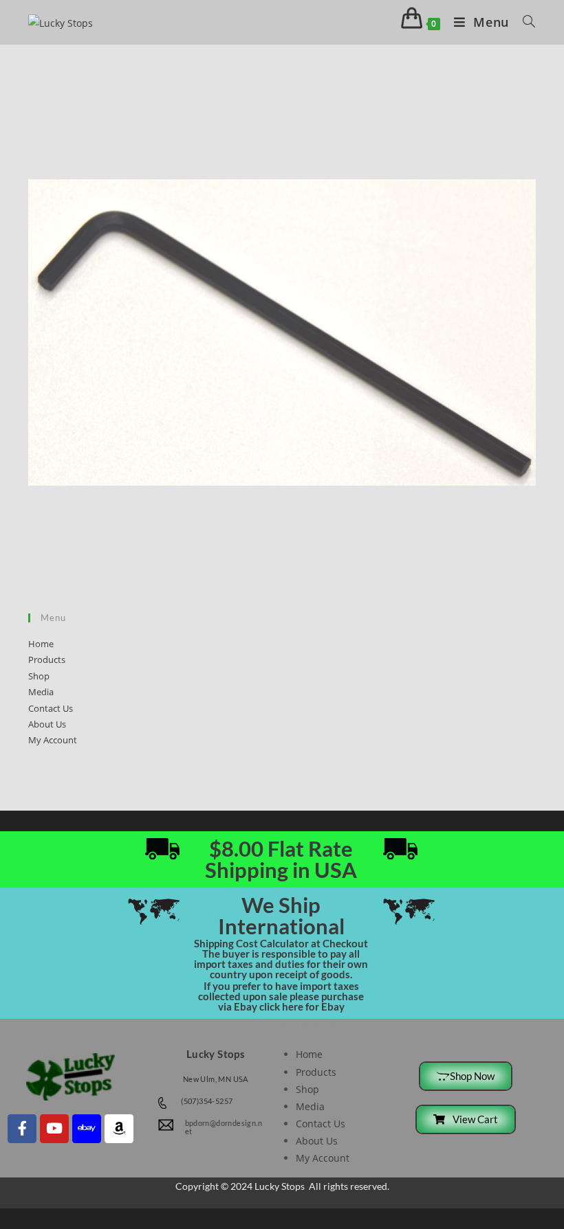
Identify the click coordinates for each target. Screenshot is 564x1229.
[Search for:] (524, 22)
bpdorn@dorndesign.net (224, 1127)
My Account (52, 740)
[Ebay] (86, 1128)
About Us (47, 724)
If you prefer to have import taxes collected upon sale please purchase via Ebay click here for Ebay (281, 996)
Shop (39, 676)
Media (41, 692)
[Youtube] (54, 1128)
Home (41, 644)
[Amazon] (119, 1128)
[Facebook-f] (22, 1128)
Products (46, 659)
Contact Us (50, 708)
